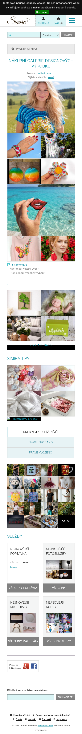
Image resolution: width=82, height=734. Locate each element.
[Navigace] (72, 20)
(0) (58, 23)
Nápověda (61, 719)
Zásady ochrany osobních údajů (53, 715)
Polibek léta (44, 73)
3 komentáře (19, 264)
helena (13, 567)
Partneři (46, 719)
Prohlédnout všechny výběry (27, 273)
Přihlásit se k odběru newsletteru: (27, 690)
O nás (19, 719)
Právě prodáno (41, 442)
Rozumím (41, 12)
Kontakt (32, 719)
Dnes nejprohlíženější (40, 432)
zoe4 (51, 77)
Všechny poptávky (23, 588)
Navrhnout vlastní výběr (24, 268)
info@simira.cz (45, 725)
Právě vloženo (40, 452)
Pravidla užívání (21, 715)
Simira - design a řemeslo (18, 21)
